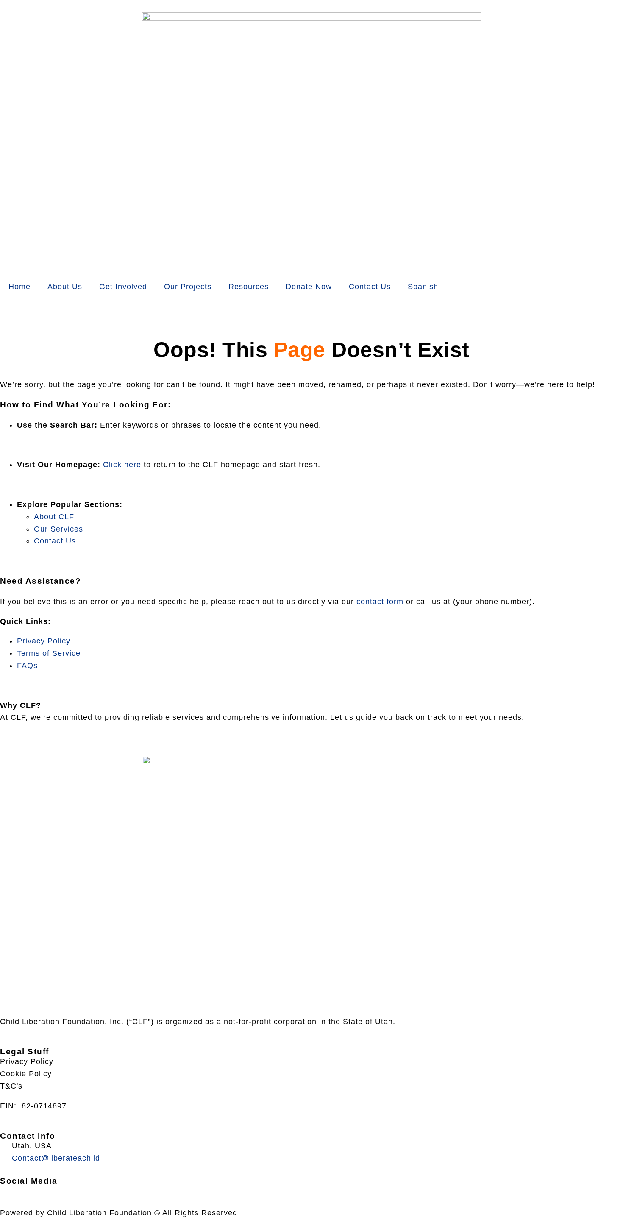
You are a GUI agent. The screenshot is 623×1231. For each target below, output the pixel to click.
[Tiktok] (44, 1189)
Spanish (423, 286)
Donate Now (309, 286)
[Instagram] (34, 1189)
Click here (122, 464)
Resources (248, 286)
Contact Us (370, 286)
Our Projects (187, 286)
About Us (64, 286)
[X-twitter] (14, 1189)
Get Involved (123, 286)
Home (19, 286)
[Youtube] (24, 1189)
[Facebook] (4, 1189)
